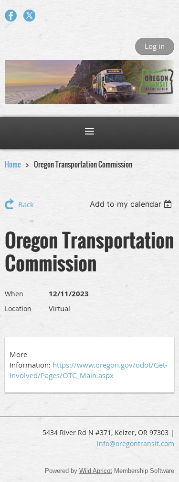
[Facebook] (11, 16)
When (14, 293)
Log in (155, 46)
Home (13, 164)
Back (26, 204)
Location (18, 308)
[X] (29, 16)
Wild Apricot (95, 470)
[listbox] (132, 204)
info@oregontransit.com (135, 443)
